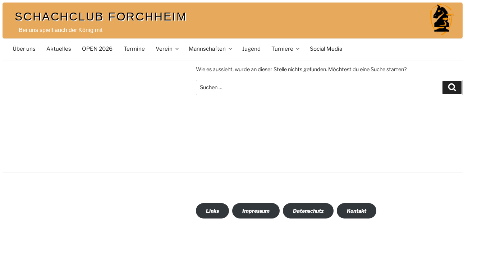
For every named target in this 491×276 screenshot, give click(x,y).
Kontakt (356, 211)
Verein (164, 48)
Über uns (24, 48)
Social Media (326, 48)
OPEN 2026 (97, 48)
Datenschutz (308, 211)
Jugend (251, 48)
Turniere (282, 48)
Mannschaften (207, 48)
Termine (134, 48)
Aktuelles (58, 48)
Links (212, 211)
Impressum (256, 211)
